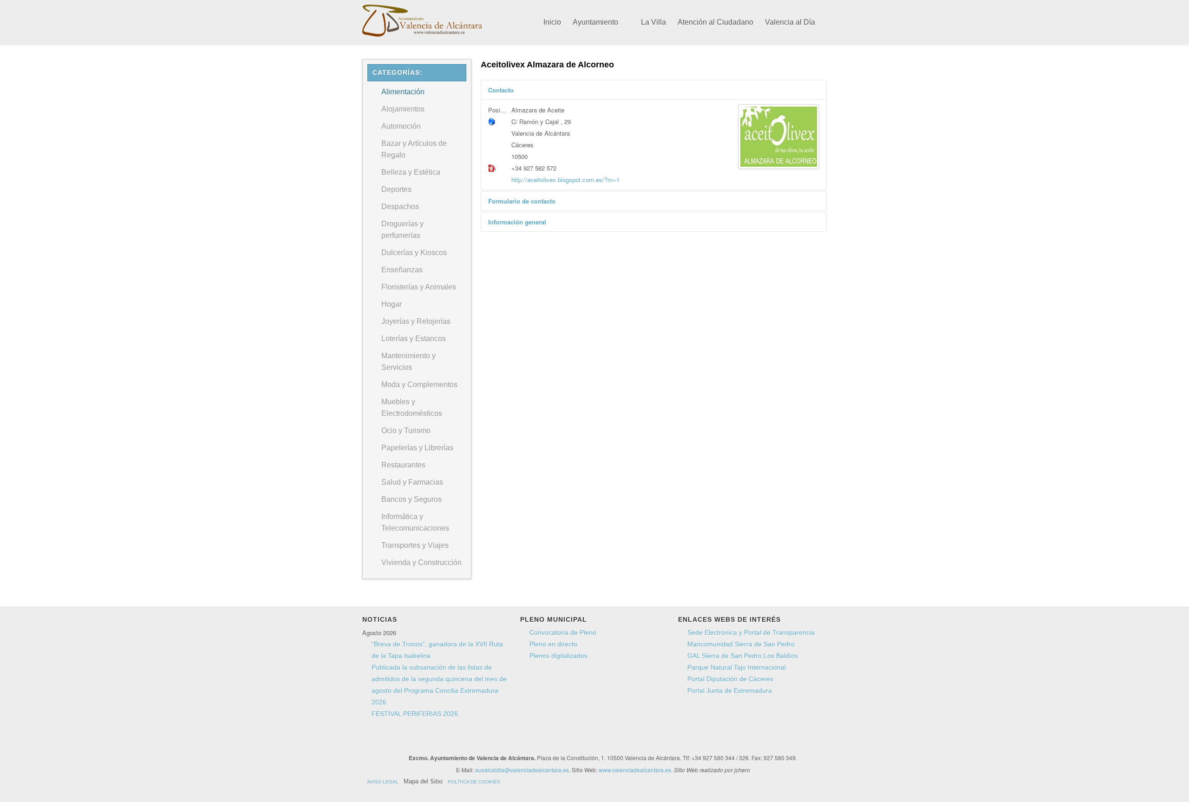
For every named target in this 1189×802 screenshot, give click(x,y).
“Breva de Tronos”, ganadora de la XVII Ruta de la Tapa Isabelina (437, 649)
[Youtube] (551, 741)
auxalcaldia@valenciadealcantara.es (522, 770)
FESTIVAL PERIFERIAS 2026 (415, 713)
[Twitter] (534, 741)
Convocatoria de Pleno (562, 632)
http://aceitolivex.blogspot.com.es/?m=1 (565, 179)
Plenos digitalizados (558, 655)
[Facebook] (516, 741)
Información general (517, 221)
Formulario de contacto (521, 201)
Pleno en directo (553, 644)
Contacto (501, 89)
